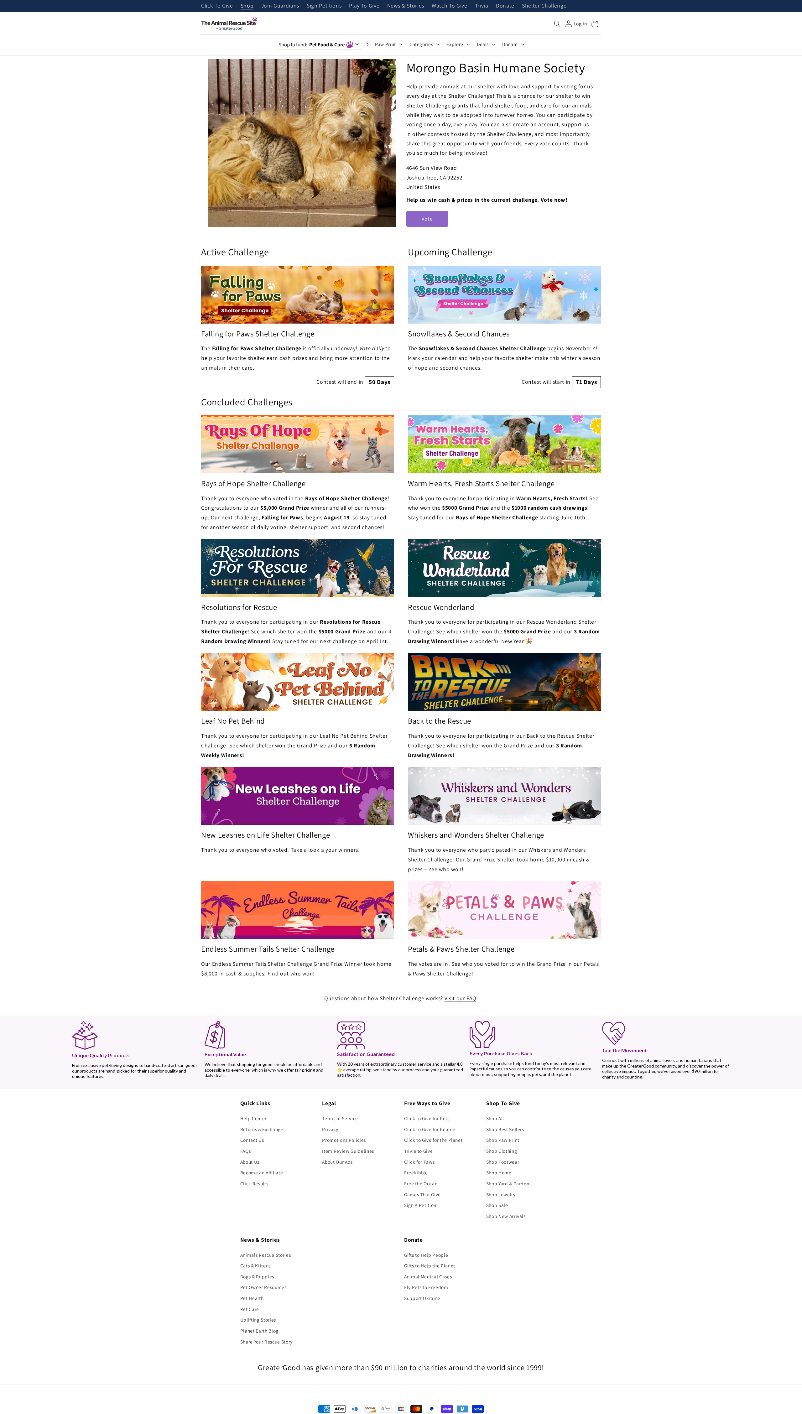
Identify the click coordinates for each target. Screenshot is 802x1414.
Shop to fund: (312, 44)
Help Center (253, 1118)
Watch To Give (449, 6)
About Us (249, 1162)
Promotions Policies (344, 1140)
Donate (505, 6)
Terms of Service (340, 1118)
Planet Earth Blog (259, 1331)
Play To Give (364, 6)
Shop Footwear (502, 1162)
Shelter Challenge (544, 6)
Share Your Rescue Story (266, 1342)
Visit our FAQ (461, 998)
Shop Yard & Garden (507, 1183)
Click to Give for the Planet (433, 1140)
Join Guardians (280, 6)
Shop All (495, 1118)
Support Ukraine (422, 1298)
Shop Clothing (501, 1151)
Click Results (254, 1183)
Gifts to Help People (426, 1255)
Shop (247, 6)
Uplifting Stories (258, 1320)
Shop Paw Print (502, 1140)
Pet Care (249, 1309)
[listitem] (297, 327)
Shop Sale (497, 1205)
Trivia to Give (418, 1151)
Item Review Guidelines (348, 1151)
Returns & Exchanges (263, 1129)
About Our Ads (337, 1162)
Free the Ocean (420, 1183)
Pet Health (252, 1298)
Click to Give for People (430, 1129)
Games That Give (422, 1194)
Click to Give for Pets (427, 1118)
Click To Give (217, 6)
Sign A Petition (420, 1205)
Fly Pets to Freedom (426, 1287)
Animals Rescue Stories (265, 1255)
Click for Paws (419, 1162)
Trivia (481, 6)
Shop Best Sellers (505, 1129)
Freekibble (416, 1172)
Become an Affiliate (261, 1172)
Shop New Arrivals (506, 1216)
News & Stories (405, 6)
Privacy (330, 1129)
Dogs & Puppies (257, 1276)
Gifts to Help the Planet (429, 1265)
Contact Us (252, 1140)
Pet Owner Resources (263, 1287)
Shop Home (499, 1172)
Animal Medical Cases (428, 1276)
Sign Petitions (324, 6)
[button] (557, 23)
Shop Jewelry (501, 1194)
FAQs (245, 1151)
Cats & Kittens (255, 1265)
